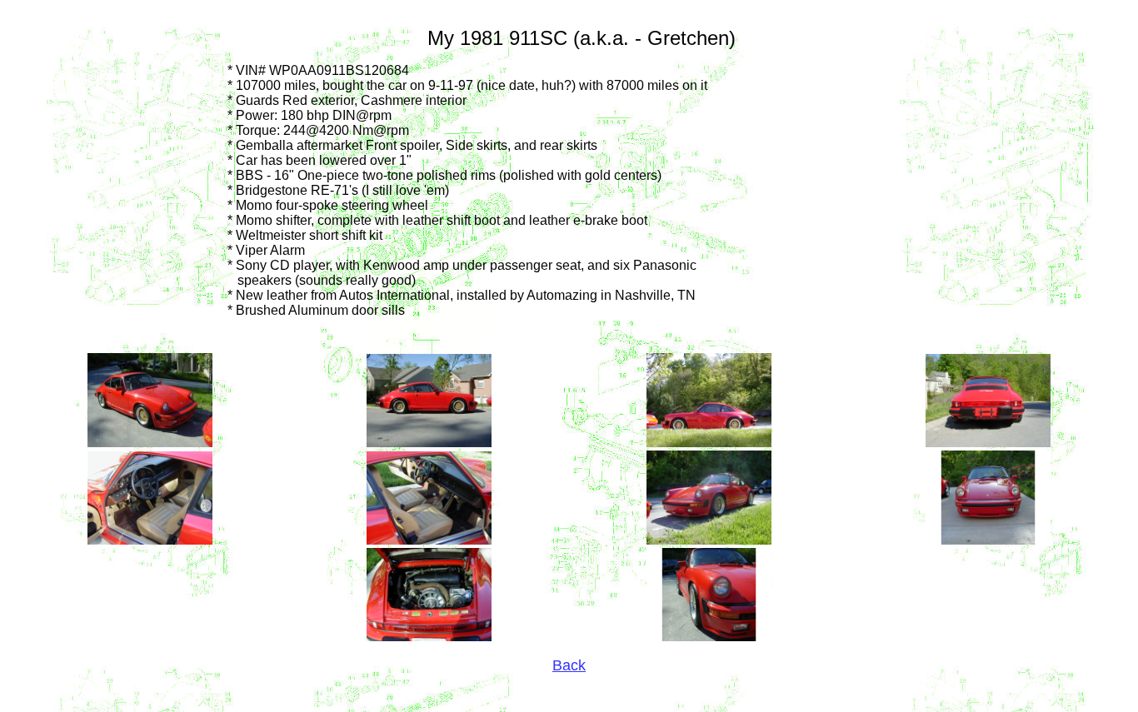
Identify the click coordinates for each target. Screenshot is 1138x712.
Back (569, 665)
